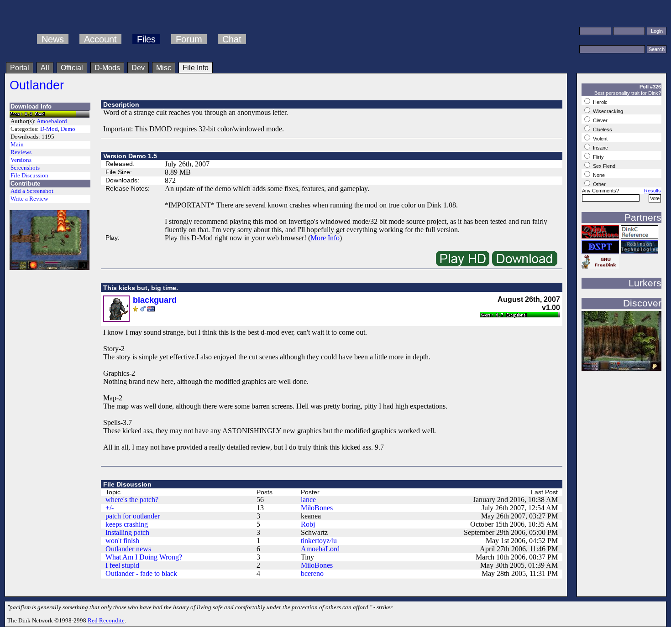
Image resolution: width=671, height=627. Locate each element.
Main (17, 144)
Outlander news (128, 549)
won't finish (122, 540)
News (53, 39)
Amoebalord (52, 121)
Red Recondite (106, 620)
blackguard (155, 300)
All (45, 68)
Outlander (37, 85)
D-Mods (107, 68)
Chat (231, 39)
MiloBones (317, 508)
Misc (163, 68)
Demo (68, 129)
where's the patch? (131, 499)
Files (146, 39)
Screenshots (25, 168)
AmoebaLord (320, 549)
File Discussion (29, 175)
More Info (325, 238)
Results (652, 190)
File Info (196, 68)
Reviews (20, 152)
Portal (19, 68)
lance (308, 499)
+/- (109, 508)
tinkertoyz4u (319, 540)
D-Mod (49, 129)
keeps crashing (126, 524)
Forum (189, 39)
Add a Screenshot (31, 191)
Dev (138, 68)
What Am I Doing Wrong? (143, 557)
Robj (308, 524)
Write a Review (29, 199)
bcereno (312, 573)
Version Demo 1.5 (130, 156)
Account (100, 39)
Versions (20, 160)
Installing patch (127, 532)
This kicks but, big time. (140, 287)
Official (72, 68)
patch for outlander (132, 516)
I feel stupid (122, 565)
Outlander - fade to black (141, 573)
